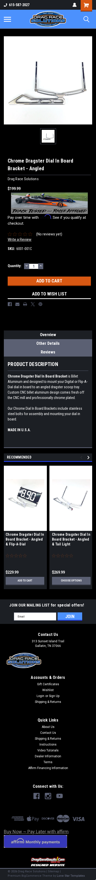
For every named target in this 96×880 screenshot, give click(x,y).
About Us (48, 727)
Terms (48, 762)
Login (40, 696)
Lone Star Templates (71, 875)
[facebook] (36, 796)
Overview (48, 334)
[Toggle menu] (7, 19)
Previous (82, 458)
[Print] (25, 304)
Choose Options (71, 580)
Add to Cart (25, 580)
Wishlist (48, 690)
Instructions (48, 744)
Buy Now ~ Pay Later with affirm (36, 831)
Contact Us (48, 733)
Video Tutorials (48, 750)
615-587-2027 (19, 5)
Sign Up (54, 696)
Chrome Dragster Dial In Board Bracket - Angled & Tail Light (71, 539)
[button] (48, 861)
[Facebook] (10, 304)
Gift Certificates (48, 684)
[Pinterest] (40, 304)
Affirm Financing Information (48, 768)
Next (89, 458)
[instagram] (48, 796)
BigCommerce (31, 875)
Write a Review (19, 239)
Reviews (48, 352)
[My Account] (74, 5)
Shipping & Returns (48, 702)
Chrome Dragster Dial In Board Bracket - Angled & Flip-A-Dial (25, 539)
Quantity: (15, 266)
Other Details (48, 343)
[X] (33, 304)
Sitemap (53, 871)
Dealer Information (48, 756)
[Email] (17, 304)
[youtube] (59, 796)
